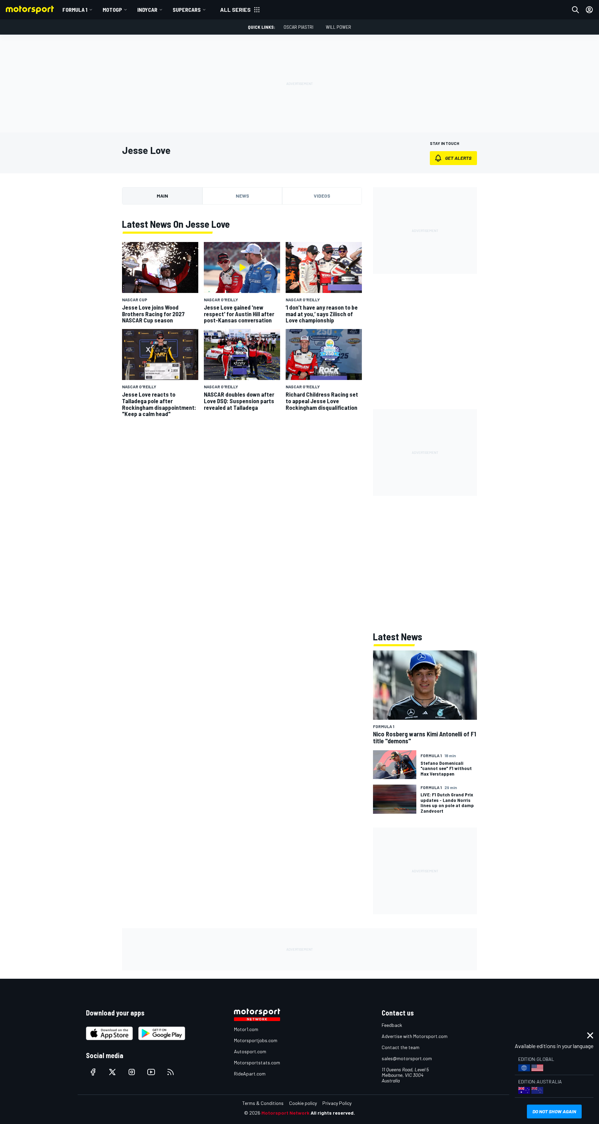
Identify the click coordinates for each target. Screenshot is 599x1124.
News (242, 196)
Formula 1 (74, 9)
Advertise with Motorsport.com (415, 1036)
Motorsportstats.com (257, 1062)
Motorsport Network (285, 1113)
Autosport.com (250, 1051)
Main (162, 196)
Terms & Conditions (263, 1103)
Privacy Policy (336, 1103)
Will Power (338, 27)
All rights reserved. (333, 1113)
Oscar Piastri (298, 27)
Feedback (392, 1025)
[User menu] (589, 10)
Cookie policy (303, 1103)
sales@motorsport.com (407, 1058)
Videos (322, 196)
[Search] (575, 10)
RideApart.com (250, 1074)
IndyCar (147, 9)
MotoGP (112, 9)
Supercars (187, 9)
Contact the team (400, 1047)
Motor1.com (246, 1029)
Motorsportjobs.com (255, 1040)
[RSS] (170, 1072)
